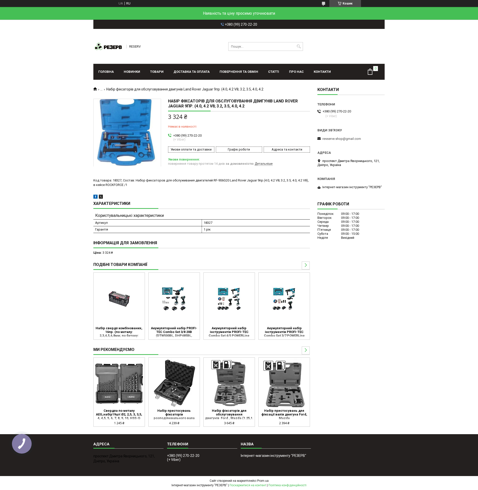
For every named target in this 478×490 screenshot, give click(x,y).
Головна (106, 72)
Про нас (296, 72)
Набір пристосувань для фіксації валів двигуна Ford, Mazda (284, 414)
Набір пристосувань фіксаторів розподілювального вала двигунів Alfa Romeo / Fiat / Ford (174, 415)
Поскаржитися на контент (248, 485)
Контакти (322, 72)
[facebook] (95, 197)
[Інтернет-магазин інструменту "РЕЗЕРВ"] (108, 46)
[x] (101, 197)
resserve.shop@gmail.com (341, 139)
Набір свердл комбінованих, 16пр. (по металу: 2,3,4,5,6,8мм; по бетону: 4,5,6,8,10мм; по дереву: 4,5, (119, 332)
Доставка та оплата (192, 72)
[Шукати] (298, 46)
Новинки (132, 72)
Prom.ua (263, 481)
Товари (157, 72)
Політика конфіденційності (287, 485)
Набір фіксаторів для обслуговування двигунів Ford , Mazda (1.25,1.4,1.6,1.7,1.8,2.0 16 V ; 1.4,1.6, (229, 415)
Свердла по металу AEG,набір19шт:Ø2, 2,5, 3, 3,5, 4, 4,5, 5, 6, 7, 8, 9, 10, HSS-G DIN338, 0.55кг (119, 415)
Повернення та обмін (239, 72)
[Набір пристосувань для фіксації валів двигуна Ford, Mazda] (284, 384)
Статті (273, 72)
